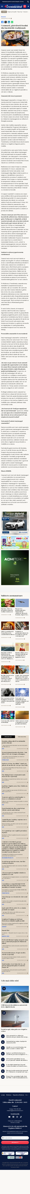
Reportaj (20, 11)
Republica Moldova (18, 1095)
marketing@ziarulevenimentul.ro (15, 1110)
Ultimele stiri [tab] (8, 736)
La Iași (3, 1095)
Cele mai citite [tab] (22, 736)
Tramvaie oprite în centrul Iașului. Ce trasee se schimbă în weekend (13, 1)
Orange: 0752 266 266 (15, 1109)
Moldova (8, 1095)
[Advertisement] (15, 1181)
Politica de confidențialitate (15, 1121)
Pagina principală (12, 11)
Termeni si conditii (15, 1122)
